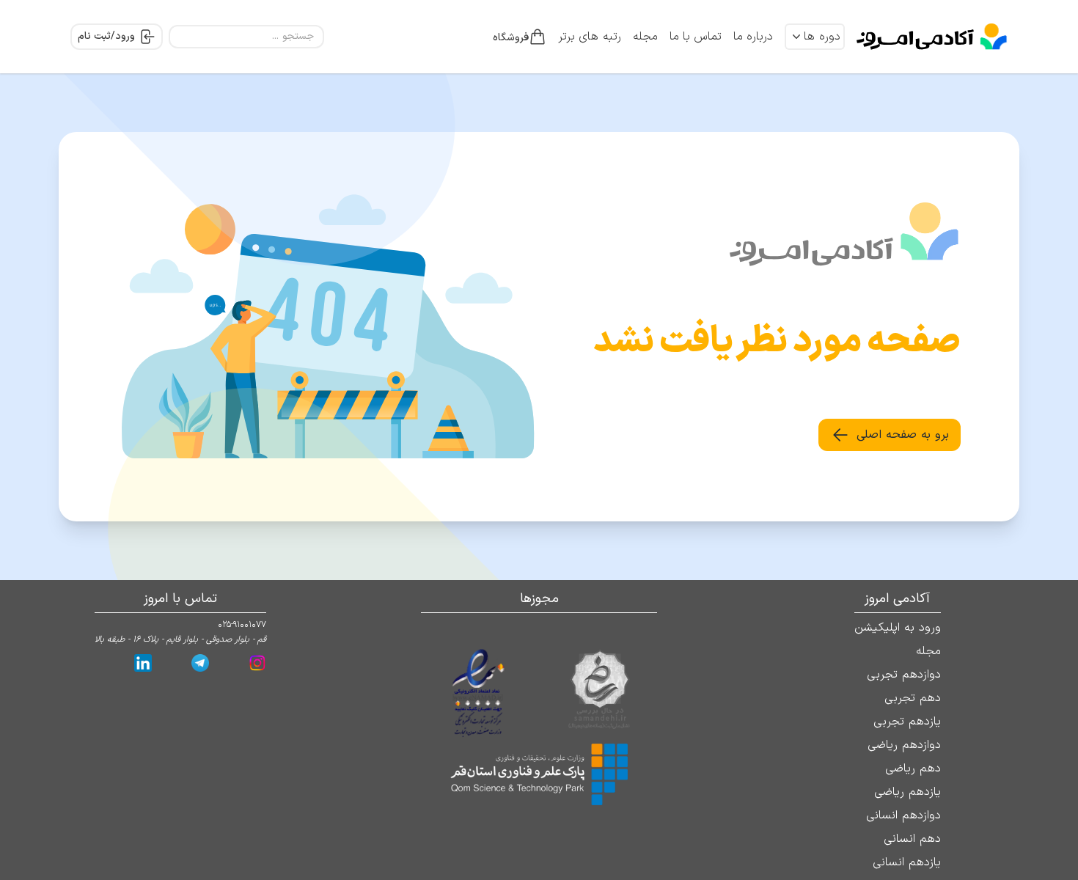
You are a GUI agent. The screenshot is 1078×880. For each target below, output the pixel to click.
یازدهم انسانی (907, 862)
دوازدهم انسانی (903, 815)
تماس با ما (696, 36)
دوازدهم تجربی (904, 674)
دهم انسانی (912, 839)
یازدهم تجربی (907, 721)
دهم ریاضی (913, 768)
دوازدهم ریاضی (904, 745)
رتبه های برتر (589, 36)
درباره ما (753, 36)
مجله (645, 36)
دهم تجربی (912, 698)
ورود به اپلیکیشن (897, 628)
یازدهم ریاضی (907, 792)
